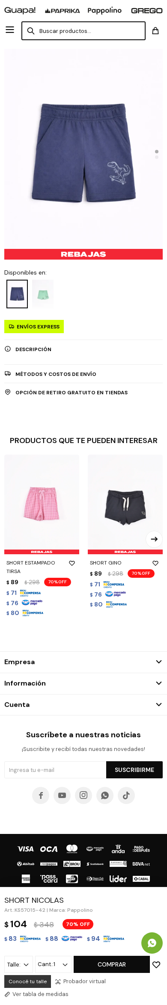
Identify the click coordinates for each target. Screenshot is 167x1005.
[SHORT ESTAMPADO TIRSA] (41, 504)
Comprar (112, 964)
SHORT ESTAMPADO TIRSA (30, 567)
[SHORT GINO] (125, 504)
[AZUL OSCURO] (17, 294)
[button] (156, 151)
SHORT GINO (106, 562)
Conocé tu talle (28, 981)
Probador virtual (84, 981)
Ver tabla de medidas (40, 994)
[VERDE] (42, 294)
